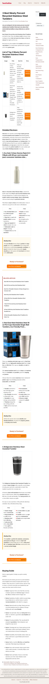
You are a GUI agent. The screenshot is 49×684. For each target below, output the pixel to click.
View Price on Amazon (14, 266)
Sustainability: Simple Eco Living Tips (12, 662)
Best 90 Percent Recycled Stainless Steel (14, 285)
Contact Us (36, 3)
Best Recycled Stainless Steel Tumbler (14, 294)
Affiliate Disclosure (34, 679)
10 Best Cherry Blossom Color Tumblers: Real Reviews (15, 663)
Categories (38, 23)
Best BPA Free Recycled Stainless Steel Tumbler (16, 281)
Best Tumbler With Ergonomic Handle (40, 83)
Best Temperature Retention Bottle (40, 60)
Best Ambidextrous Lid (39, 39)
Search (37, 11)
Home (20, 3)
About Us (30, 3)
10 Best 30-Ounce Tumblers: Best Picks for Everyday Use (16, 664)
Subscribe (43, 3)
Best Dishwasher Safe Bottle (39, 66)
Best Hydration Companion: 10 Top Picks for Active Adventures (40, 51)
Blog (25, 3)
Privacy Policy (25, 679)
